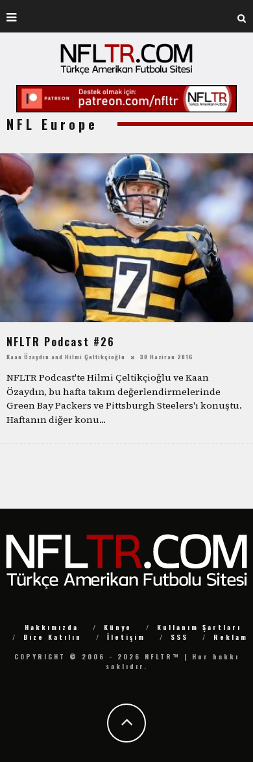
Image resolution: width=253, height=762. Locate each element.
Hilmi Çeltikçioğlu (95, 356)
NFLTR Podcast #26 (60, 341)
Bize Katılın (52, 637)
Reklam (230, 637)
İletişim (126, 637)
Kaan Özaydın (27, 356)
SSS (179, 637)
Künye (118, 627)
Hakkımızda (51, 627)
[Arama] (242, 16)
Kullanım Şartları (199, 627)
